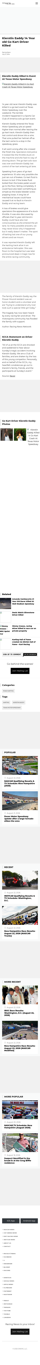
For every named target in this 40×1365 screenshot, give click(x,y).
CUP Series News (10, 1233)
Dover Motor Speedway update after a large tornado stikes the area (18, 818)
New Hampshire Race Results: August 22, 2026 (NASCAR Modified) (19, 1048)
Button (5, 757)
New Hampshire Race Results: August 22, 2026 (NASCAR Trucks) (19, 933)
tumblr (7, 1314)
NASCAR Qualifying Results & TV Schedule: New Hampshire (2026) (19, 783)
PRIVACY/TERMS (10, 1253)
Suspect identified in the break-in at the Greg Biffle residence (17, 1160)
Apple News (8, 1284)
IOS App (11, 1221)
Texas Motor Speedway (12, 707)
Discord (7, 1270)
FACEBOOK (8, 1257)
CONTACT (7, 1246)
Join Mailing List (20, 671)
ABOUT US (7, 1243)
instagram (8, 1304)
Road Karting (8, 691)
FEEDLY (6, 1300)
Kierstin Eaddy (18, 702)
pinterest (8, 1291)
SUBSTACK (7, 1277)
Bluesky (7, 1267)
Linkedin (7, 1317)
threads (7, 1307)
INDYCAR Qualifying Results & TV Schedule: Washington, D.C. (19, 898)
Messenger (8, 1263)
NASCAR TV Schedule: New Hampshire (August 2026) (18, 1126)
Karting (6, 702)
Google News (9, 1281)
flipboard (8, 1288)
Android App (29, 1221)
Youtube (7, 1310)
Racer (12, 376)
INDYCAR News (9, 1239)
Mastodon (8, 1294)
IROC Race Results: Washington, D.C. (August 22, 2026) (19, 1013)
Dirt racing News (11, 1236)
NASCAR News (9, 1229)
